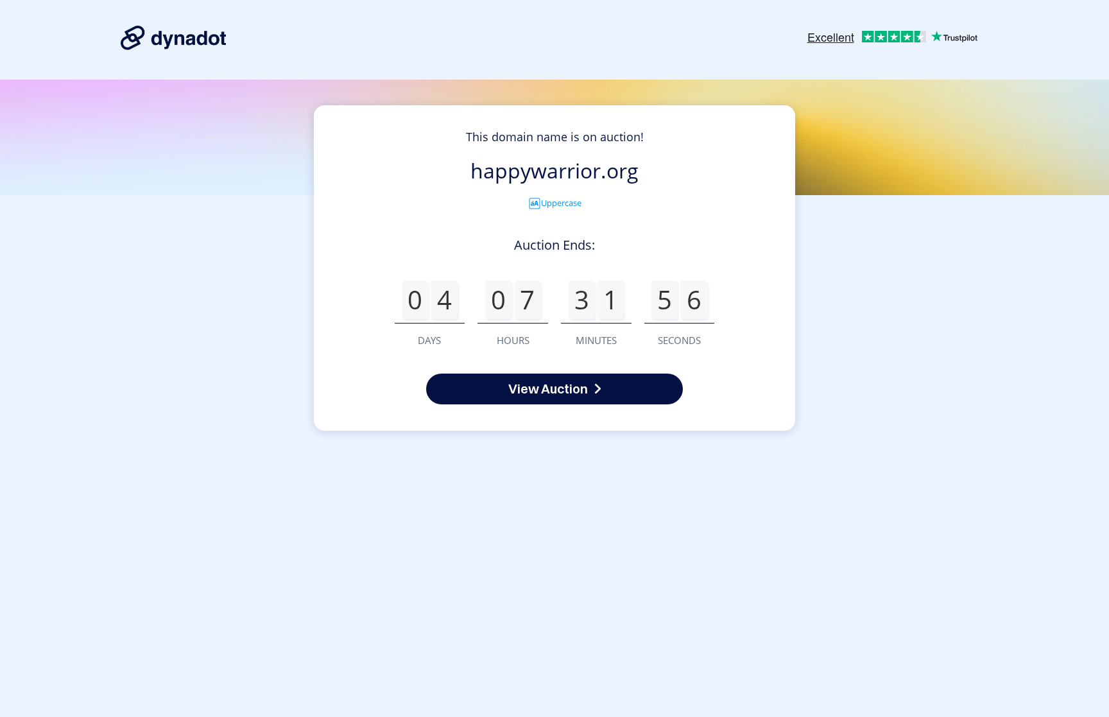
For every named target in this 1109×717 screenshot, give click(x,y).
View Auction (548, 389)
